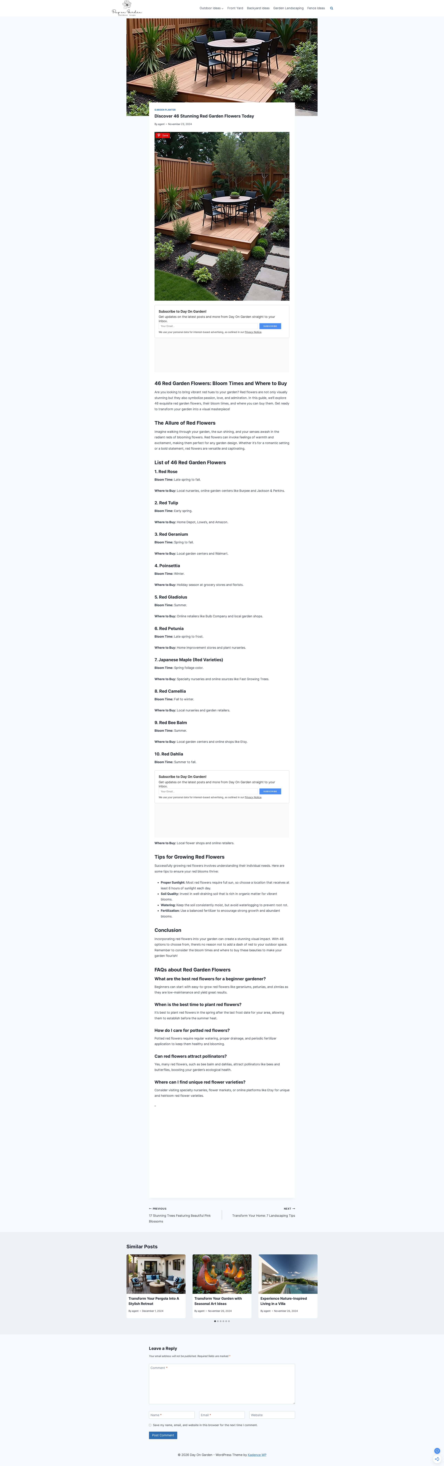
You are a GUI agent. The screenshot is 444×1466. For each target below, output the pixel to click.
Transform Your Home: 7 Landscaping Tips (263, 1212)
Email (206, 1415)
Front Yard (235, 8)
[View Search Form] (331, 8)
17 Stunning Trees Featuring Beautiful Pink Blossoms (180, 1215)
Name (156, 1415)
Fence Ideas (316, 8)
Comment (159, 1368)
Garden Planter (165, 109)
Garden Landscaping (288, 8)
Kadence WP (257, 1455)
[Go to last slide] (133, 1286)
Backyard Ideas (258, 8)
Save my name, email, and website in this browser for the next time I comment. (205, 1425)
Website (257, 1415)
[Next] (311, 1286)
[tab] (215, 1321)
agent (161, 124)
